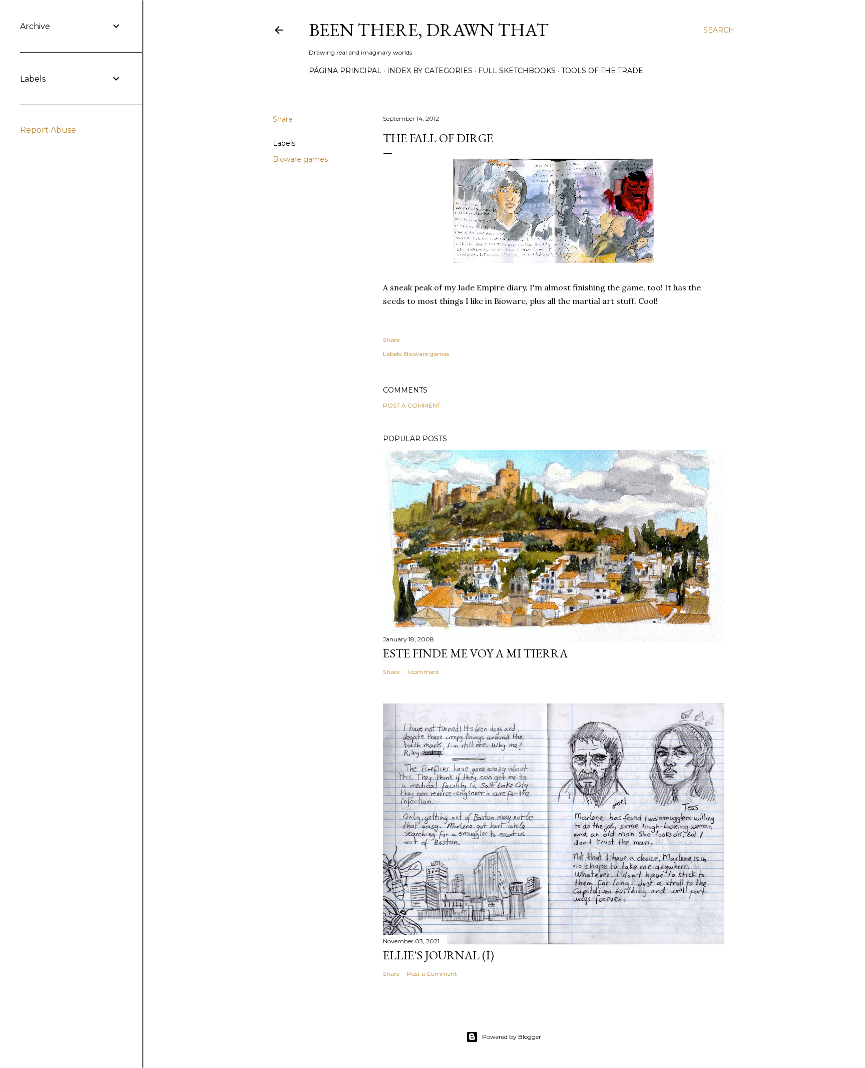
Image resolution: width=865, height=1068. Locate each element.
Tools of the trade (602, 70)
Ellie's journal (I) (438, 955)
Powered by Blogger (511, 1036)
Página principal (345, 70)
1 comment (423, 671)
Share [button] (283, 119)
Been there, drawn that (429, 30)
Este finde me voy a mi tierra (475, 653)
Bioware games (300, 159)
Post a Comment (412, 405)
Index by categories (430, 70)
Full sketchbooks (517, 70)
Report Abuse (48, 130)
